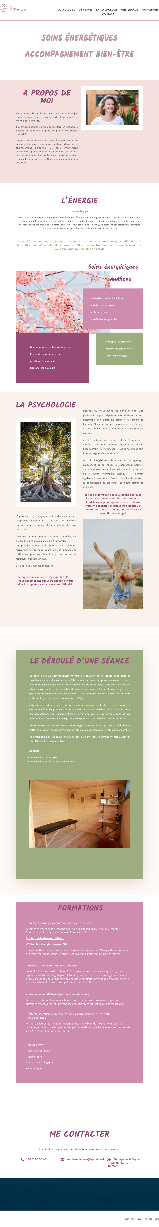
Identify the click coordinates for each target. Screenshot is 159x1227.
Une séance (129, 10)
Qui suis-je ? (66, 10)
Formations (150, 10)
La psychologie (107, 10)
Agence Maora (152, 1219)
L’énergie (86, 10)
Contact (108, 14)
